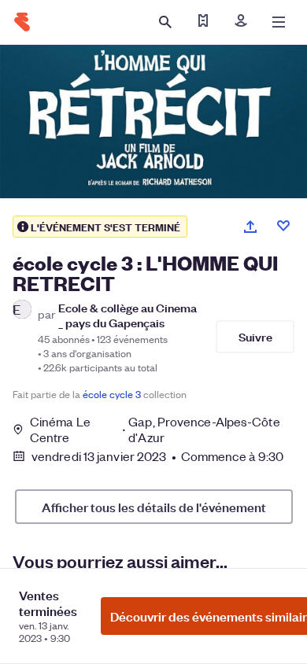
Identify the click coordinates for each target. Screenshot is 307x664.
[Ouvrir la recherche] (165, 22)
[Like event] (283, 226)
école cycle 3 (112, 393)
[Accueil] (22, 22)
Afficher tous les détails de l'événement (154, 506)
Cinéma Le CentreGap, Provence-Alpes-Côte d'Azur (155, 429)
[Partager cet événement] (250, 226)
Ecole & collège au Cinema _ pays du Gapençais (127, 315)
